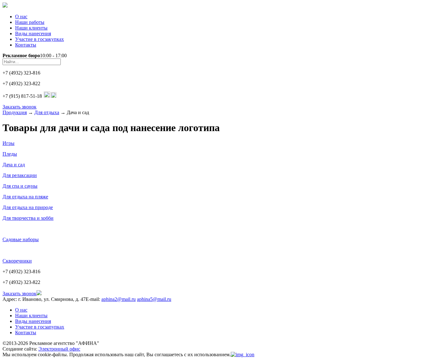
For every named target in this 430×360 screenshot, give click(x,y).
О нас (21, 16)
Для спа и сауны (20, 186)
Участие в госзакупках (39, 39)
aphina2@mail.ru (118, 299)
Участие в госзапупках (39, 327)
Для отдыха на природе (28, 207)
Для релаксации (20, 175)
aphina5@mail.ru (154, 299)
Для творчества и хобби (28, 218)
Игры (8, 143)
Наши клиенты (31, 27)
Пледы (10, 154)
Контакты (25, 44)
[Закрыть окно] (242, 354)
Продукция (15, 112)
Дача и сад (14, 164)
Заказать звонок (20, 106)
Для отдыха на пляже (25, 196)
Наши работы (29, 22)
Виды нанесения (33, 33)
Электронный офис (59, 349)
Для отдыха (46, 112)
